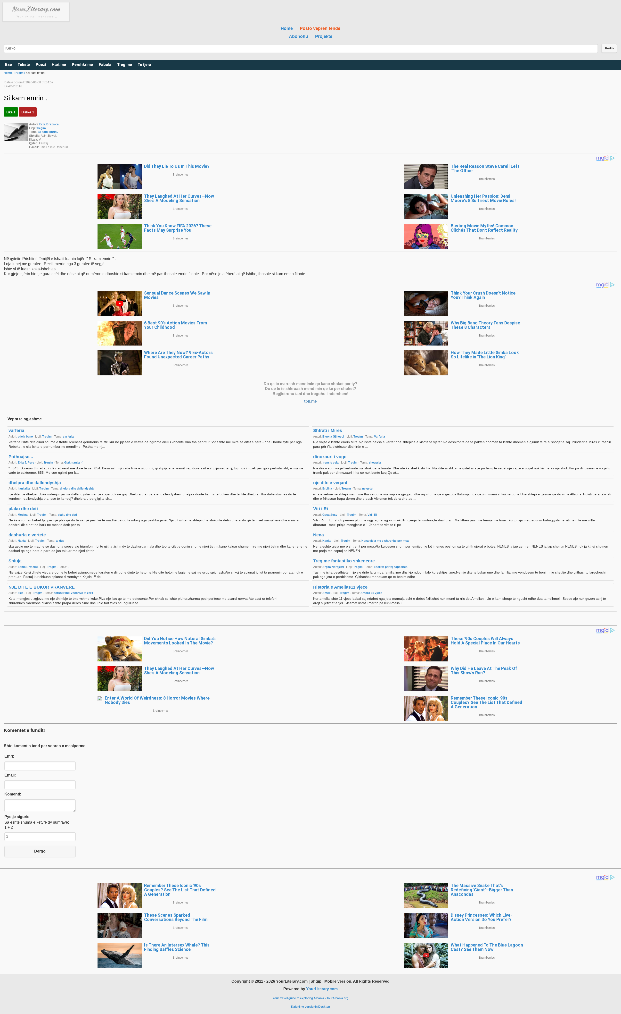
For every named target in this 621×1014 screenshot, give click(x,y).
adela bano (25, 436)
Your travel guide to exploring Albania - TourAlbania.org (310, 998)
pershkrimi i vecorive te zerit (73, 593)
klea (21, 593)
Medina (23, 514)
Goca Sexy (330, 514)
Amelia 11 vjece (371, 593)
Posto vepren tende (320, 28)
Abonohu (298, 36)
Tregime (19, 73)
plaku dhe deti (23, 508)
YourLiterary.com (322, 989)
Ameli (326, 593)
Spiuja (15, 560)
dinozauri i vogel (330, 456)
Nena (318, 534)
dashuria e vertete (27, 534)
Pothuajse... (20, 456)
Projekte (323, 36)
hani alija (24, 488)
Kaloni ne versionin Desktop (310, 1006)
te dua (60, 540)
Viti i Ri (320, 508)
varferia (16, 430)
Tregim (41, 128)
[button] (36, 12)
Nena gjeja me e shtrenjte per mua (385, 540)
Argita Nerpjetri (333, 567)
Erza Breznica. (49, 124)
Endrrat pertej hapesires (391, 567)
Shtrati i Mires (327, 430)
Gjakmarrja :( (73, 462)
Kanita (327, 540)
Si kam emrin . (48, 132)
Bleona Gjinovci (333, 436)
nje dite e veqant (330, 482)
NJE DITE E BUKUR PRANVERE (41, 587)
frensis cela (330, 462)
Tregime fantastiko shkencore (344, 560)
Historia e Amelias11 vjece (340, 587)
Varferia (379, 436)
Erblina (327, 488)
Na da (22, 540)
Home (287, 28)
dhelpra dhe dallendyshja (34, 482)
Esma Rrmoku (28, 567)
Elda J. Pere (26, 462)
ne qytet (367, 488)
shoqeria (375, 462)
